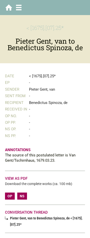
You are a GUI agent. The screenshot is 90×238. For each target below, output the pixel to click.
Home (8, 7)
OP (10, 196)
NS (22, 196)
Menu (18, 7)
